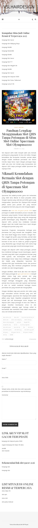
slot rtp (5, 335)
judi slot (19, 322)
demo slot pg (27, 320)
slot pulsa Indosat (7, 502)
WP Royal (25, 524)
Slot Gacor (11, 40)
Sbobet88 (11, 51)
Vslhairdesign (19, 7)
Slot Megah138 (12, 65)
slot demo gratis (7, 330)
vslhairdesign (9, 339)
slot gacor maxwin (28, 332)
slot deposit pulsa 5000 (14, 441)
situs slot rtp (17, 327)
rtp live (15, 325)
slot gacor (5, 332)
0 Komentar (32, 339)
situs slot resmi (7, 327)
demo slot (5, 320)
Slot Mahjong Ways (14, 43)
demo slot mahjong (16, 320)
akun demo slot (7, 317)
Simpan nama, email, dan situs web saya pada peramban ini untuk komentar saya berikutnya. (16, 390)
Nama (4, 359)
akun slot (16, 317)
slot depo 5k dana (18, 445)
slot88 (11, 335)
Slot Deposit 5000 (13, 76)
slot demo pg (17, 330)
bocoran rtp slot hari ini (28, 317)
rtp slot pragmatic (25, 325)
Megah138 (26, 322)
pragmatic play (7, 325)
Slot (24, 327)
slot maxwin (5, 451)
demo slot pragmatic (8, 322)
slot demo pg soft (29, 330)
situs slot (5, 498)
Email (4, 368)
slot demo (30, 327)
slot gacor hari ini (15, 332)
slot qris (4, 494)
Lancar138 (11, 84)
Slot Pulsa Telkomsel (14, 80)
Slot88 (10, 47)
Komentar (5, 395)
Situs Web (5, 377)
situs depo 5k (6, 491)
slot (9, 467)
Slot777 (10, 62)
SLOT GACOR (19, 127)
